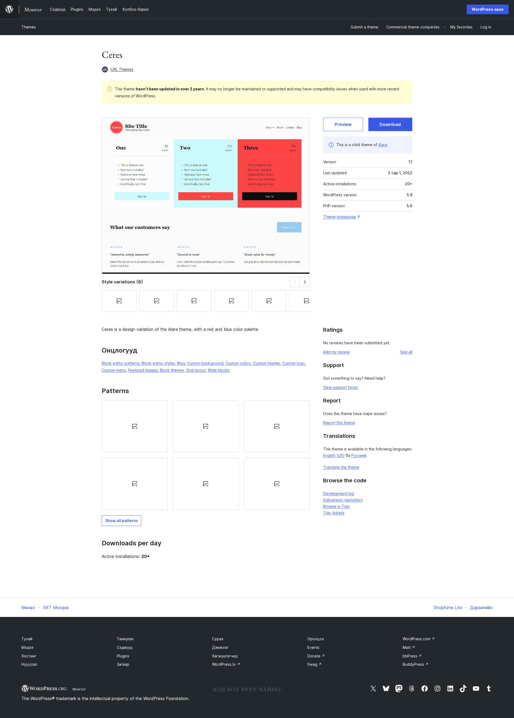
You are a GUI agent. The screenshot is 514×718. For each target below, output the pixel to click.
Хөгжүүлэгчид (224, 656)
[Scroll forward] (305, 282)
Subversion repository (343, 500)
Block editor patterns (120, 363)
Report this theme (339, 422)
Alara (382, 144)
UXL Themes (122, 69)
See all (406, 352)
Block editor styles (158, 363)
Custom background (205, 363)
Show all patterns (121, 520)
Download (390, 124)
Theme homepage (339, 216)
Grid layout (196, 370)
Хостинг (28, 656)
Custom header (266, 363)
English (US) (334, 455)
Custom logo (293, 363)
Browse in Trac (336, 506)
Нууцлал (29, 664)
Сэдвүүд (124, 647)
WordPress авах (488, 9)
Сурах (218, 638)
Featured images (143, 370)
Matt (409, 647)
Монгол (79, 689)
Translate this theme (341, 467)
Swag (314, 664)
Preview (343, 124)
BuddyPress (416, 664)
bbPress (412, 656)
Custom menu (114, 370)
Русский (358, 455)
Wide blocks (219, 370)
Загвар (123, 664)
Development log (338, 493)
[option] (135, 426)
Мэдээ (27, 647)
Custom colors (238, 363)
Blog (181, 363)
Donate (316, 656)
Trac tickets (333, 512)
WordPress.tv (226, 664)
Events (313, 647)
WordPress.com (419, 638)
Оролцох (315, 638)
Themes (28, 27)
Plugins (123, 656)
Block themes (172, 370)
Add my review (336, 352)
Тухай (26, 638)
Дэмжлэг (220, 647)
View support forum (340, 387)
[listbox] (206, 455)
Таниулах (125, 638)
